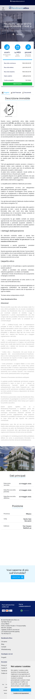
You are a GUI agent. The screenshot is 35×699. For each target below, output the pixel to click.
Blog (2, 644)
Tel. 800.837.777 (6, 633)
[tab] (5, 92)
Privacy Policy (5, 665)
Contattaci (16, 577)
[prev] (2, 455)
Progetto (6, 92)
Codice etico (5, 673)
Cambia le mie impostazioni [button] (21, 693)
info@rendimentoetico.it (18, 1)
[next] (33, 455)
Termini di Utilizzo (6, 670)
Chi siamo (4, 641)
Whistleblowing (6, 649)
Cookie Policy (5, 668)
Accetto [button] (21, 690)
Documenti (27, 92)
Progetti (3, 657)
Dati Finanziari (17, 92)
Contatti (3, 647)
